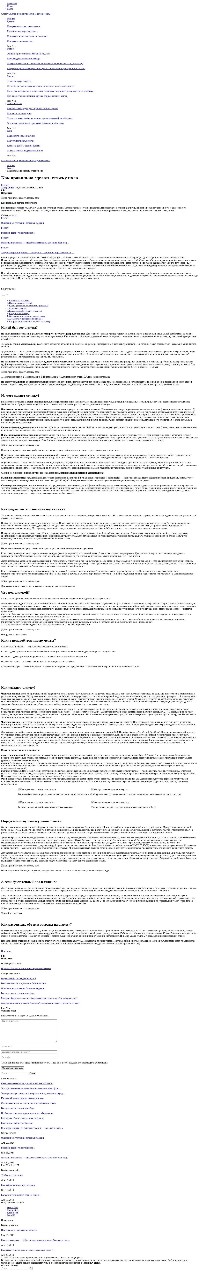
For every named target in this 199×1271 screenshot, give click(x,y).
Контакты (12, 3)
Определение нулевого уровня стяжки (27, 316)
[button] (4, 295)
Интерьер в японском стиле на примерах (27, 36)
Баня (9, 131)
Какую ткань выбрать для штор (22, 31)
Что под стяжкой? (17, 308)
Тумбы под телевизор (12, 1175)
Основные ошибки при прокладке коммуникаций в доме (35, 123)
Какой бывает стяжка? (19, 300)
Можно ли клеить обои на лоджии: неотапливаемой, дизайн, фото (40, 118)
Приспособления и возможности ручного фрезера (26, 968)
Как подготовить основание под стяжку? (28, 305)
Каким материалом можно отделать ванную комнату (27, 1250)
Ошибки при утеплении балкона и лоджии (28, 53)
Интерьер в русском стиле (20, 41)
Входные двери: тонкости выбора (23, 58)
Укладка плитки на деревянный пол (25, 150)
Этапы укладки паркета (19, 81)
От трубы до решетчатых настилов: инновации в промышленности (40, 86)
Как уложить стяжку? (19, 313)
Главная (11, 18)
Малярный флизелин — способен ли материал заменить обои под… (35, 1157)
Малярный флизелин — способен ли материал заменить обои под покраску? (45, 63)
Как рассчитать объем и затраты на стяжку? (30, 321)
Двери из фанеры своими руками (23, 145)
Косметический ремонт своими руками (20, 1195)
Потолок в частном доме (19, 113)
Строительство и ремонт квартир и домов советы (25, 14)
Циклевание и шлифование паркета (19, 1230)
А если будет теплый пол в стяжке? (26, 318)
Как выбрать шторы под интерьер (18, 1185)
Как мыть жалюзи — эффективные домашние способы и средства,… (35, 1240)
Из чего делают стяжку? (20, 303)
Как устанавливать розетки (20, 141)
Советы (11, 76)
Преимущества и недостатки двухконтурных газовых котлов (37, 96)
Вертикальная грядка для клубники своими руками (32, 108)
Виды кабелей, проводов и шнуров (18, 978)
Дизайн (10, 21)
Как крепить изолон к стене (21, 136)
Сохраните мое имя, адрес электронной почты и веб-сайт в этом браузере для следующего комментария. (56, 1062)
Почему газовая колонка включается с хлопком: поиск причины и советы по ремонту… (50, 91)
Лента (10, 6)
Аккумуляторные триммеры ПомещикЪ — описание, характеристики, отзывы (46, 68)
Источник (6, 951)
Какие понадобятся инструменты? (25, 311)
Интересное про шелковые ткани (23, 26)
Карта (10, 9)
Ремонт (10, 48)
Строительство (14, 103)
